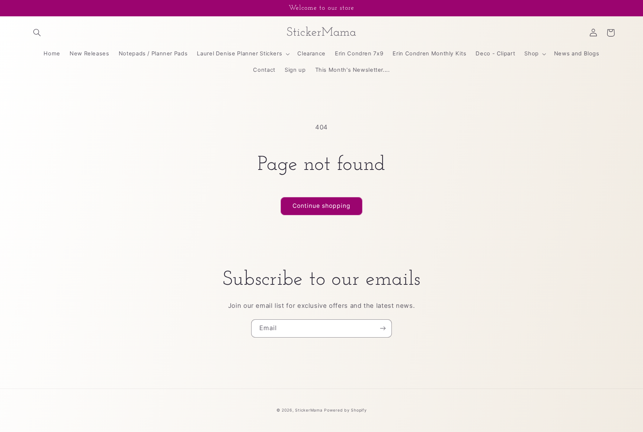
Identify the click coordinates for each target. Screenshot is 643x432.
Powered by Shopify (345, 410)
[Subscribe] (382, 328)
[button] (37, 32)
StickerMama (308, 410)
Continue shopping (321, 205)
